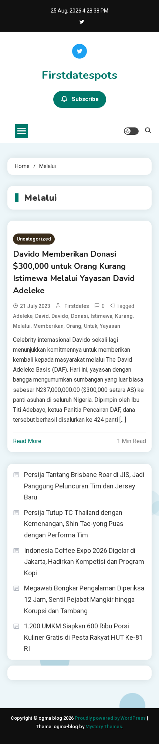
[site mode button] (131, 131)
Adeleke (23, 316)
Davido (59, 316)
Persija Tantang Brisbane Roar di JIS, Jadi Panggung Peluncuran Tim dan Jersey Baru (84, 486)
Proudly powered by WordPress (111, 718)
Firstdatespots (79, 75)
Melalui (22, 326)
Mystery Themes (103, 726)
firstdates (76, 306)
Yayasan (110, 326)
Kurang (124, 316)
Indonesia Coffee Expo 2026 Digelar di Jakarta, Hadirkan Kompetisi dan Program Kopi (84, 562)
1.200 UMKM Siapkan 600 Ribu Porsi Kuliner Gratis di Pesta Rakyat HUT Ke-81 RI (83, 637)
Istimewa (101, 316)
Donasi (79, 316)
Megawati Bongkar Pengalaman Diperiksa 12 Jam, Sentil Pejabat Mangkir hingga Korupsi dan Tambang (84, 599)
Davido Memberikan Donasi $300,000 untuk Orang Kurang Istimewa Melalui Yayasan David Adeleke (74, 272)
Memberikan (48, 326)
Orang (73, 326)
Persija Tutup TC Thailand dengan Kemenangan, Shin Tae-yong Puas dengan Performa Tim (74, 524)
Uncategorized (34, 239)
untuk (90, 326)
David (42, 316)
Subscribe (85, 99)
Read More (27, 441)
